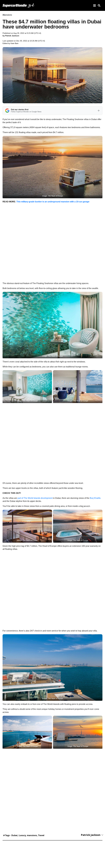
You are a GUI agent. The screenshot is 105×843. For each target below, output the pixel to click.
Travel (41, 835)
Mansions (7, 15)
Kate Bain (14, 43)
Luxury (22, 835)
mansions (32, 835)
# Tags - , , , (23, 835)
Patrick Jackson (90, 835)
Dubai (14, 835)
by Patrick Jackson (11, 36)
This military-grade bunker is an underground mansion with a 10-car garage (52, 202)
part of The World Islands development (35, 498)
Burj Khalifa (95, 498)
